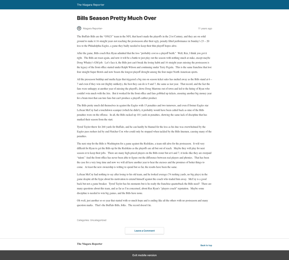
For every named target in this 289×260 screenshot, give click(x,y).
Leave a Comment (144, 230)
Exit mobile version (144, 255)
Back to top (206, 245)
